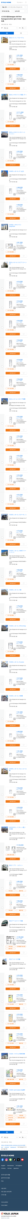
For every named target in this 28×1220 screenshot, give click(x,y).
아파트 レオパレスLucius (16, 662)
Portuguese (19, 1165)
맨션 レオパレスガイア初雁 (17, 399)
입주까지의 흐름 (5, 1178)
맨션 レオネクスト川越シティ (18, 95)
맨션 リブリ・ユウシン (16, 865)
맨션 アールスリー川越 (16, 921)
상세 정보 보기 (13, 68)
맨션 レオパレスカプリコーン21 (18, 263)
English (3, 1165)
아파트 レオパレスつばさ (16, 171)
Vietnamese (10, 1165)
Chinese (3, 1168)
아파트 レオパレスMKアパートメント (17, 551)
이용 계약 (3, 1188)
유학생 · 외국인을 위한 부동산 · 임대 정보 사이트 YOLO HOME (13, 1145)
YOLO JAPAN (4, 1202)
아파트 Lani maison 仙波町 (17, 1090)
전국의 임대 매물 (5, 1174)
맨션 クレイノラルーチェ (16, 38)
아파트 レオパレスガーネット (18, 515)
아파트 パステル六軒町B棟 (17, 1054)
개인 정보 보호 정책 (6, 1191)
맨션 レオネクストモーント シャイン (17, 133)
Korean (10, 1168)
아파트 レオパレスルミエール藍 (18, 769)
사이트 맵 (3, 1194)
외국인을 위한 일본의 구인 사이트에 (8, 1216)
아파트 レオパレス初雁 (16, 696)
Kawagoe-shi (13, 1147)
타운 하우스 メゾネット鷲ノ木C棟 (17, 828)
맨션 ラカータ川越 (14, 959)
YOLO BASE (4, 1205)
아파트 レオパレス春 (15, 590)
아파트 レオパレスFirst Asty (17, 626)
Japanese (16, 1168)
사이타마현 (7, 1147)
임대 (2, 1147)
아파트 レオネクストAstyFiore (15, 225)
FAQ (2, 1181)
